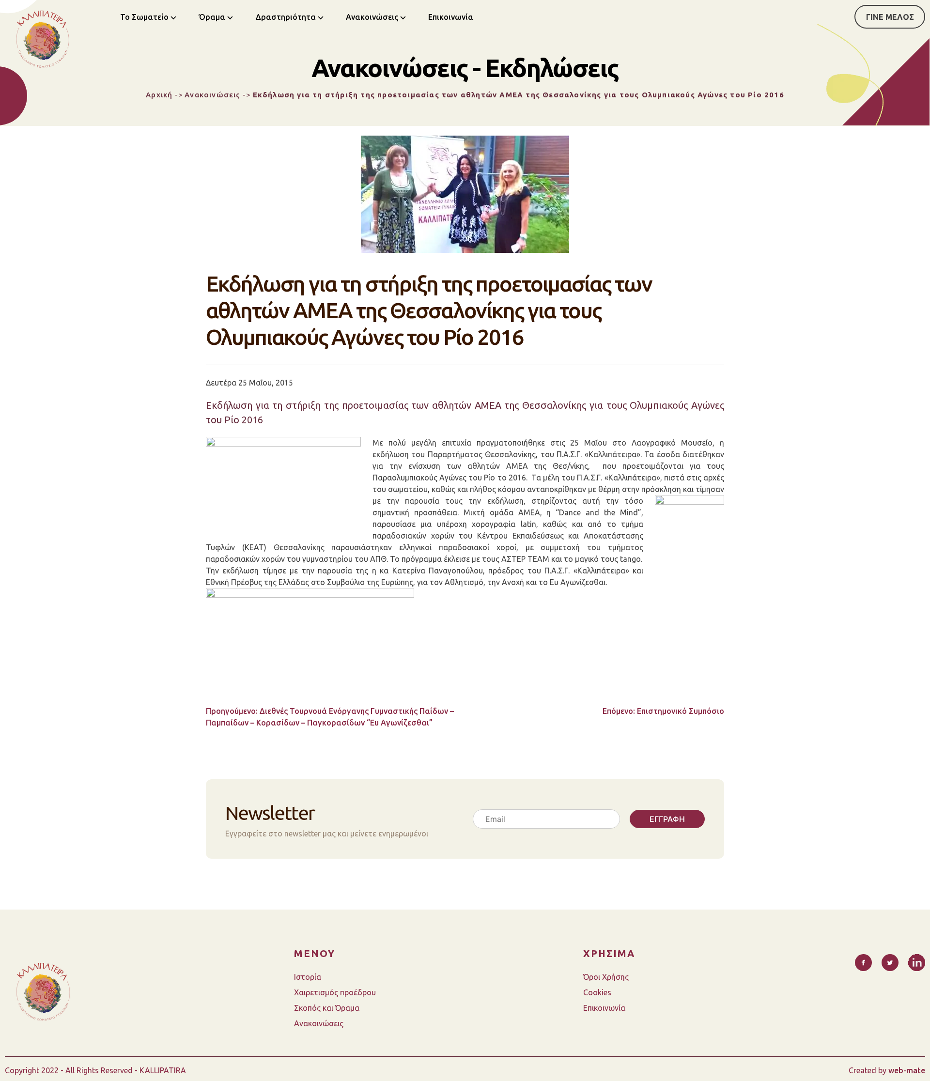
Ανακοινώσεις (372, 17)
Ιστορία (307, 977)
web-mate (906, 1070)
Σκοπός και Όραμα (326, 1008)
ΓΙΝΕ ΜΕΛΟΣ (890, 17)
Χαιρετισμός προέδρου (335, 992)
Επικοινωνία (450, 17)
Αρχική (159, 95)
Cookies (597, 992)
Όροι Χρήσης (606, 977)
